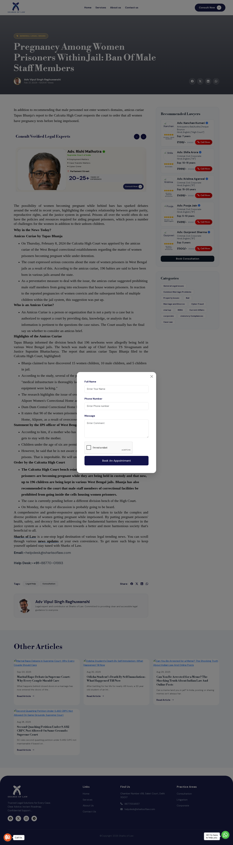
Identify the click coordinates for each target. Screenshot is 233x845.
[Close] (152, 376)
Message (89, 415)
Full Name (90, 381)
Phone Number (93, 398)
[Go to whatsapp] (225, 835)
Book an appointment (116, 460)
